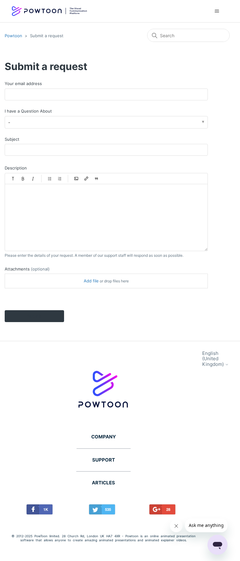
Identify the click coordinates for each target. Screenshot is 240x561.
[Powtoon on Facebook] (39, 510)
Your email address (23, 83)
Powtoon (13, 35)
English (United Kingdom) (213, 359)
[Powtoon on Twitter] (102, 510)
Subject (12, 139)
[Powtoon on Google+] (162, 510)
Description (16, 167)
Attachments (27, 268)
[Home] (49, 11)
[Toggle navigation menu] (217, 11)
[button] (13, 178)
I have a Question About (28, 111)
